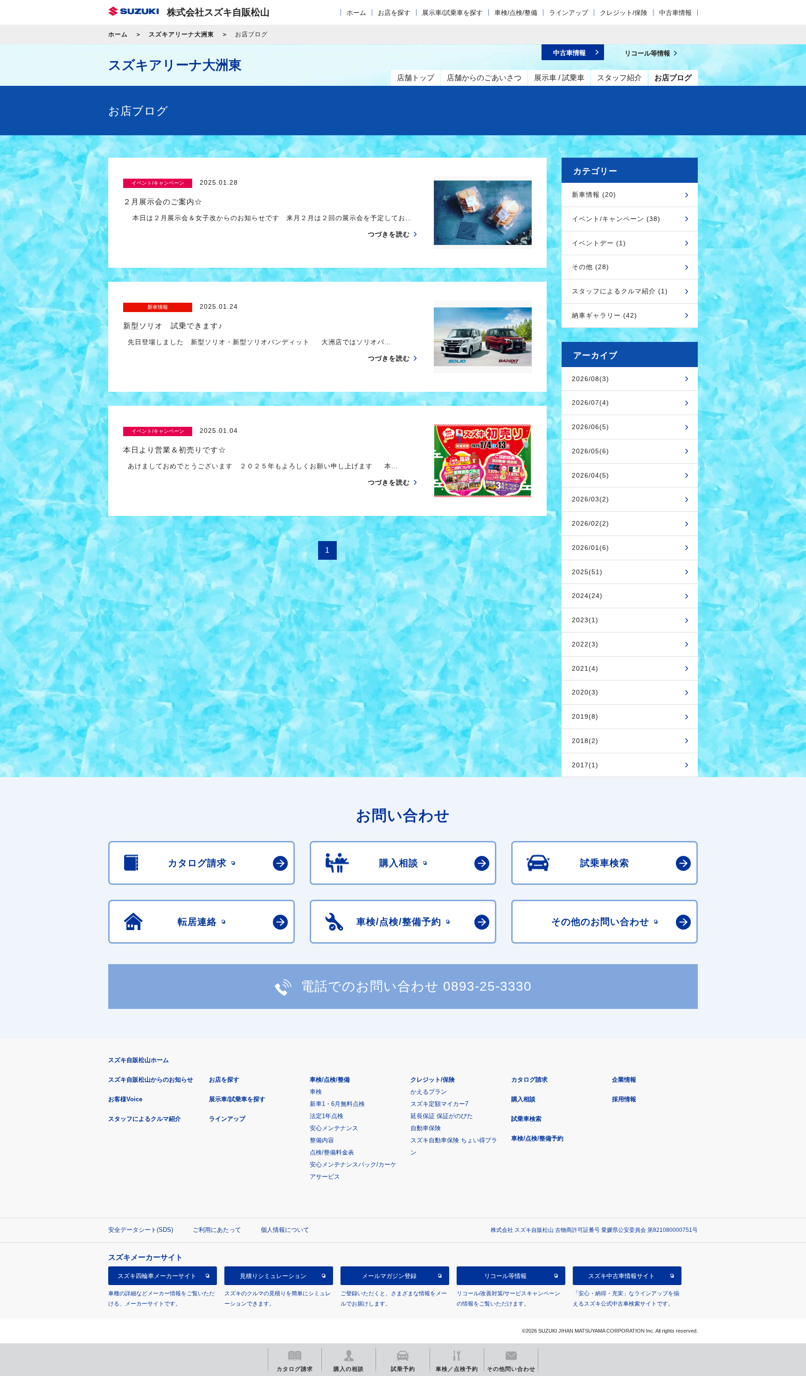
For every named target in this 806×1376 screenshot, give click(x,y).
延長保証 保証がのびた (441, 1115)
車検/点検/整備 (515, 12)
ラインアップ (568, 12)
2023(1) (585, 620)
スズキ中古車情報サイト (621, 1275)
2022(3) (585, 644)
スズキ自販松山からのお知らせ (150, 1079)
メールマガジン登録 (389, 1275)
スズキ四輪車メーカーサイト (157, 1275)
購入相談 (523, 1099)
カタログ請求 (529, 1079)
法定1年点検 (326, 1115)
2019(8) (585, 716)
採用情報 (624, 1099)
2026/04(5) (590, 475)
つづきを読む (389, 234)
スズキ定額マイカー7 (439, 1103)
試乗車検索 (526, 1118)
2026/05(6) (590, 451)
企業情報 (624, 1079)
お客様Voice (125, 1099)
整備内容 (322, 1140)
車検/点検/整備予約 (537, 1138)
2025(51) (587, 572)
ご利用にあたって (217, 1229)
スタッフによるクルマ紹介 (144, 1118)
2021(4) (585, 668)
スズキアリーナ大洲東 (181, 34)
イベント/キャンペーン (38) (616, 218)
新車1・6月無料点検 (337, 1103)
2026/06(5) (590, 427)
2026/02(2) (590, 523)
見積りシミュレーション (273, 1275)
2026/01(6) (590, 547)
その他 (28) (590, 267)
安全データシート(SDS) (140, 1229)
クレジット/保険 (623, 12)
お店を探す (394, 12)
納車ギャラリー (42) (604, 315)
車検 (316, 1091)
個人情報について (285, 1229)
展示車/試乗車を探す (452, 12)
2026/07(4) (590, 402)
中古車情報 (675, 12)
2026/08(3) (590, 378)
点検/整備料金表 (332, 1152)
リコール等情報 (505, 1275)
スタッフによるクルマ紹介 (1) (620, 291)
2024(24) (587, 595)
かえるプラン (428, 1091)
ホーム (356, 12)
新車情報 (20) (594, 194)
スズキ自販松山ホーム (138, 1059)
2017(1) (585, 765)
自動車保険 (425, 1128)
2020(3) (585, 692)
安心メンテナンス (334, 1128)
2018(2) (585, 740)
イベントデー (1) (599, 243)
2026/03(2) (590, 499)
